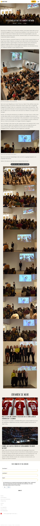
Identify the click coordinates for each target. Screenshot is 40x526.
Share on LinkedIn (25, 23)
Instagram (5, 516)
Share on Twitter (20, 23)
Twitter (3, 516)
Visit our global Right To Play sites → (10, 513)
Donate (2, 495)
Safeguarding (3, 500)
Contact (2, 503)
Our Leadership (3, 507)
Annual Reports (3, 497)
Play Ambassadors (4, 510)
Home (4, 1)
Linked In (7, 516)
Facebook (1, 516)
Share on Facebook (15, 23)
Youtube (10, 516)
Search (29, 1)
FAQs (2, 504)
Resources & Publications (5, 499)
